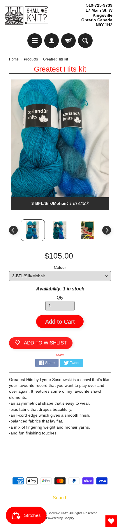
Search (60, 497)
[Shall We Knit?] (26, 15)
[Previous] (13, 230)
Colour (60, 267)
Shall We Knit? (58, 513)
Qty (60, 297)
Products (31, 59)
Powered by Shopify (60, 518)
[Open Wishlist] (111, 521)
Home (14, 59)
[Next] (106, 230)
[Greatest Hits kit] (87, 230)
